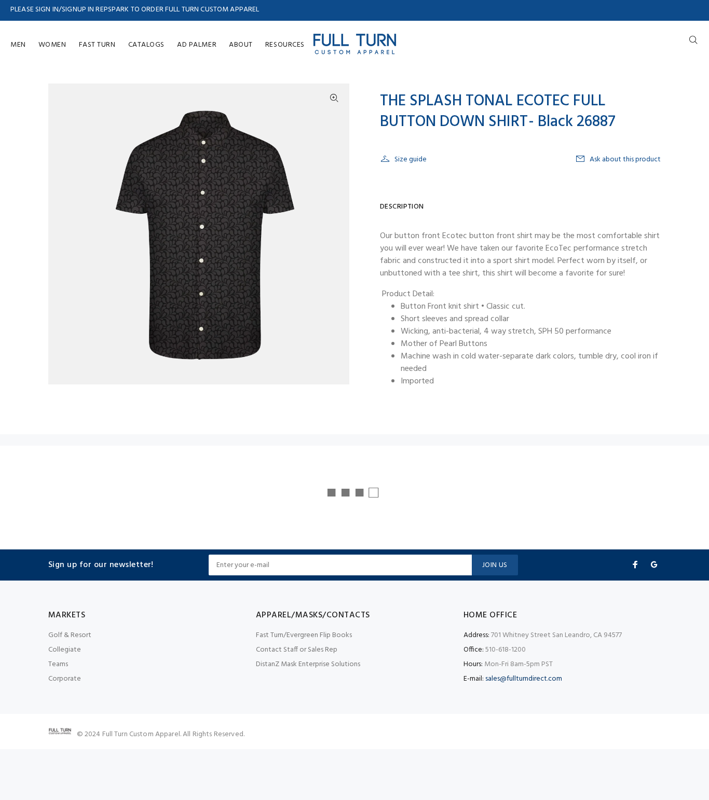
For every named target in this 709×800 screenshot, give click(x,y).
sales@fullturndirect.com (523, 679)
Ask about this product (625, 159)
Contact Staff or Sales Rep (296, 650)
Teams (58, 664)
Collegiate (64, 650)
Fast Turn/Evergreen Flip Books (304, 635)
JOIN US (495, 565)
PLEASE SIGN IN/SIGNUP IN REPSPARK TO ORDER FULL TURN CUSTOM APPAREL (134, 10)
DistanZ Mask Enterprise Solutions (308, 664)
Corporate (64, 679)
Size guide (410, 159)
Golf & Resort (69, 635)
